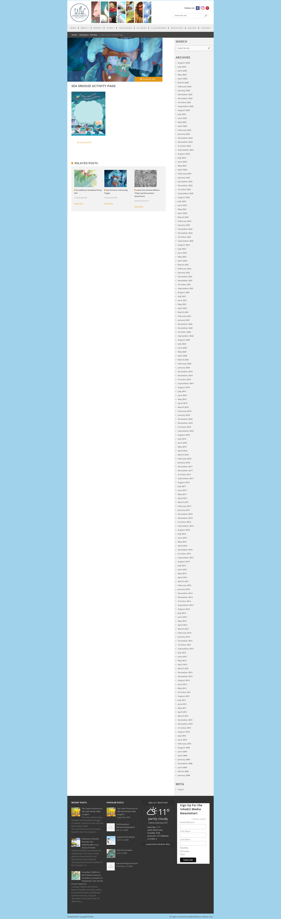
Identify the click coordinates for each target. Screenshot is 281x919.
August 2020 (184, 340)
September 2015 (185, 557)
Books (98, 28)
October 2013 (184, 644)
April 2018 (182, 450)
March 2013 (183, 668)
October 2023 (184, 189)
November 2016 (185, 518)
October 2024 (184, 146)
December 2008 (185, 763)
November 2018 (185, 423)
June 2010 (182, 739)
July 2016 (182, 534)
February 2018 (184, 458)
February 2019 (184, 411)
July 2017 (182, 486)
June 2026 (182, 70)
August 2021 (184, 292)
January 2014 (184, 636)
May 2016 (182, 541)
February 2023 (184, 221)
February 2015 (184, 585)
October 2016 (184, 522)
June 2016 (182, 537)
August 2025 (184, 110)
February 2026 (184, 86)
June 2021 (182, 300)
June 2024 (182, 161)
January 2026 (184, 90)
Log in (181, 789)
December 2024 (185, 138)
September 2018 (185, 431)
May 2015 (182, 573)
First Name (185, 831)
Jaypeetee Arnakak (126, 837)
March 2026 (183, 82)
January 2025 (184, 134)
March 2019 (183, 407)
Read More (78, 203)
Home (73, 28)
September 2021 (185, 288)
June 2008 (182, 767)
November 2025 (185, 98)
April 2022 (182, 260)
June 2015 (182, 569)
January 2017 (184, 510)
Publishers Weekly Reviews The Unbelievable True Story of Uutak (90, 843)
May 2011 (182, 708)
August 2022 (184, 245)
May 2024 (182, 165)
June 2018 (182, 442)
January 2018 (184, 462)
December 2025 (185, 94)
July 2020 (182, 343)
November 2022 (185, 233)
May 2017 (182, 494)
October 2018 (184, 427)
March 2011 (183, 716)
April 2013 (182, 664)
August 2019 (184, 387)
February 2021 (184, 316)
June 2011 (182, 704)
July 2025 (182, 114)
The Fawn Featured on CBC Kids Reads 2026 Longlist (92, 811)
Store (110, 28)
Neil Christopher (124, 850)
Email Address (187, 822)
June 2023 (182, 205)
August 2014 (184, 609)
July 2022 (182, 248)
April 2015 (182, 577)
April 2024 (182, 169)
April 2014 (182, 625)
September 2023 (185, 193)
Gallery (192, 28)
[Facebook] (198, 8)
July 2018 (182, 439)
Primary (93, 34)
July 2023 (182, 201)
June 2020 (182, 347)
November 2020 (185, 328)
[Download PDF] (84, 142)
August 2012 (184, 680)
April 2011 (182, 712)
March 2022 (183, 264)
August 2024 (184, 153)
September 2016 (185, 526)
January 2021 (184, 320)
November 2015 (185, 549)
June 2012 (182, 684)
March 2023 (183, 217)
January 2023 (184, 225)
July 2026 (182, 66)
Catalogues (125, 28)
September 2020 (185, 336)
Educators (177, 28)
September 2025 (185, 106)
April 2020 (182, 355)
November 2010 (185, 724)
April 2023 (182, 213)
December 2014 (185, 593)
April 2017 (182, 498)
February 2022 (184, 268)
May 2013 (182, 660)
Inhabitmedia (72, 916)
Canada (185, 851)
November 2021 (185, 280)
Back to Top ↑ (208, 916)
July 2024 (182, 157)
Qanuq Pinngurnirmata (127, 863)
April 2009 (182, 755)
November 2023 (185, 185)
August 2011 (184, 696)
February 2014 (184, 632)
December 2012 (185, 672)
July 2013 (182, 652)
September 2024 (185, 150)
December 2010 (185, 720)
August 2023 (184, 197)
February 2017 (184, 506)
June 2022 (182, 252)
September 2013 (185, 648)
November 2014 (185, 597)
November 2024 (185, 142)
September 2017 (185, 478)
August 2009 (184, 747)
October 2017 (184, 474)
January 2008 (184, 775)
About (85, 28)
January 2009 (184, 759)
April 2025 (182, 126)
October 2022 (184, 237)
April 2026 (182, 78)
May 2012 (182, 688)
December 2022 (185, 229)
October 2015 (184, 553)
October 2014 (184, 601)
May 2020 (182, 351)
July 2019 (182, 391)
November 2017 (185, 470)
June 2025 (182, 118)
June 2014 (182, 617)
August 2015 (184, 561)
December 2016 (185, 514)
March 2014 (183, 629)
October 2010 (184, 727)
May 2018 (182, 446)
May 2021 (182, 304)
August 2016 (184, 530)
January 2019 (184, 415)
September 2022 (185, 241)
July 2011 (182, 700)
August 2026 (184, 62)
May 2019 (182, 399)
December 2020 (185, 324)
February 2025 (184, 130)
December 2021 (185, 276)
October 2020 (184, 332)
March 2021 (183, 312)
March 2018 (183, 454)
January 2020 (184, 367)
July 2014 (182, 613)
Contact (206, 28)
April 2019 (182, 403)
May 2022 (182, 256)
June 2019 (182, 395)
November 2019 (185, 375)
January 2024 (184, 177)
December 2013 (185, 640)
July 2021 (182, 296)
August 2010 (184, 731)
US (183, 854)
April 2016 (182, 545)
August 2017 (184, 482)
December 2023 (185, 181)
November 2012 (185, 676)
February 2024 (184, 173)
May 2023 (182, 209)
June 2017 (182, 490)
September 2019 (185, 383)
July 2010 (182, 735)
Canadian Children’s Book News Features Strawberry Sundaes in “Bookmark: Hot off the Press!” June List (87, 878)
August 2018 (184, 435)
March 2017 (183, 502)
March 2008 (183, 771)
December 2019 (185, 371)
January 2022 (184, 272)
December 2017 (185, 466)
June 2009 (182, 751)
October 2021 (184, 284)
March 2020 (183, 359)
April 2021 (182, 308)
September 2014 (185, 605)
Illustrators (158, 28)
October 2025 (184, 102)
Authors (141, 28)
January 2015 (184, 589)
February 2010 (184, 743)
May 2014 (182, 621)
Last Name (185, 839)
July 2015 (182, 565)
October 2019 (184, 379)
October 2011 (184, 692)
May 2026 (182, 74)
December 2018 (185, 419)
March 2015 (183, 581)
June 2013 (182, 656)
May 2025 (182, 122)
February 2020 (184, 363)
